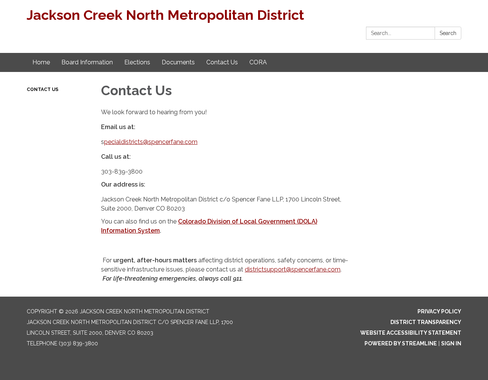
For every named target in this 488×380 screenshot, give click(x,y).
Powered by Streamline (400, 343)
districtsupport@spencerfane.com (292, 269)
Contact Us (42, 89)
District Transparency (425, 322)
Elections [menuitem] (137, 62)
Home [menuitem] (41, 62)
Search (448, 33)
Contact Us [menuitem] (222, 62)
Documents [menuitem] (178, 62)
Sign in (451, 343)
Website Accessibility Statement (410, 333)
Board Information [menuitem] (87, 62)
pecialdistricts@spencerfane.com (150, 141)
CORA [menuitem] (258, 62)
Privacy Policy (439, 311)
